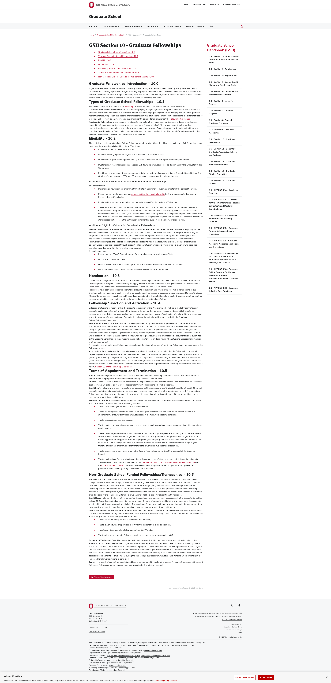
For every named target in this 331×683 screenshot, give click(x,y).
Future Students (109, 26)
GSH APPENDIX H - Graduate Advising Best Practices (223, 289)
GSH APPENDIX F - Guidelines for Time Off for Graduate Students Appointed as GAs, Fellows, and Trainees (223, 258)
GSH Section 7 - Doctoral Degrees (221, 112)
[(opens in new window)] (107, 606)
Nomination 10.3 (106, 64)
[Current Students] (141, 27)
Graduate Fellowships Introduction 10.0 (116, 52)
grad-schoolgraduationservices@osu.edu (123, 655)
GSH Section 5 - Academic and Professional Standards (223, 93)
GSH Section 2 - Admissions (222, 69)
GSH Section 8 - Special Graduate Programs (220, 122)
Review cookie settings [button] (234, 630)
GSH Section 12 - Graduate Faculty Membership (222, 163)
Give (211, 26)
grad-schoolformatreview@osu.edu (155, 655)
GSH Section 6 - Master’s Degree (221, 102)
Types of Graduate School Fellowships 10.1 (118, 56)
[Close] (327, 677)
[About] (96, 27)
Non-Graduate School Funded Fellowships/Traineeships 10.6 (126, 76)
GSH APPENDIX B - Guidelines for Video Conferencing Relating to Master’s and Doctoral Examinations (224, 204)
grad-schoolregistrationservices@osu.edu (124, 652)
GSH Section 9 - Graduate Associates (221, 131)
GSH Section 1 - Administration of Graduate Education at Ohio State (224, 59)
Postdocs (151, 26)
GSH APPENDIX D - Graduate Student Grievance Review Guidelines (223, 231)
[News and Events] (203, 27)
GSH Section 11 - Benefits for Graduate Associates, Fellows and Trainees (223, 151)
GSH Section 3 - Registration (222, 75)
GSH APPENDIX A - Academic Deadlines (223, 192)
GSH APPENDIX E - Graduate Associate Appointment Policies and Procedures (224, 243)
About (92, 26)
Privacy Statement (236, 624)
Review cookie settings (244, 677)
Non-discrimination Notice (233, 627)
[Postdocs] (157, 27)
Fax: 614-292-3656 (97, 631)
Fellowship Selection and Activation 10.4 (117, 68)
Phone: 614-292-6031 (98, 628)
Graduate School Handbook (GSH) (221, 47)
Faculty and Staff (171, 26)
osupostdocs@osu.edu (116, 670)
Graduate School (105, 16)
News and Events (194, 26)
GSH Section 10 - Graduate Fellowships (222, 141)
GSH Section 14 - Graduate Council (222, 182)
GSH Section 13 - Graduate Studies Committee (222, 172)
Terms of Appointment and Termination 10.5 (118, 72)
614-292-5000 (227, 616)
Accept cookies (266, 677)
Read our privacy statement (166, 680)
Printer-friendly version (103, 577)
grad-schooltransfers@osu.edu (147, 658)
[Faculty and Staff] (180, 27)
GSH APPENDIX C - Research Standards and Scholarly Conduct (223, 218)
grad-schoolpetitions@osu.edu (121, 658)
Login (240, 633)
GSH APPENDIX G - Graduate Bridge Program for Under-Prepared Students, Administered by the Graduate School (223, 275)
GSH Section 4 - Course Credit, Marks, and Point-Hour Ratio (223, 83)
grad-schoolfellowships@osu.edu (120, 660)
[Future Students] (118, 27)
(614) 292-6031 (116, 648)
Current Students (132, 26)
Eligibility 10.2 (104, 60)
